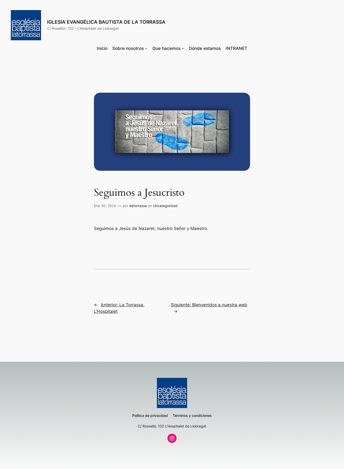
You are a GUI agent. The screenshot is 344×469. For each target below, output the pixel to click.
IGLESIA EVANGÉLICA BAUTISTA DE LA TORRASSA (106, 22)
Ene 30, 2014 (105, 206)
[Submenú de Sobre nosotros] (146, 48)
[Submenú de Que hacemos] (183, 48)
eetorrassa (138, 206)
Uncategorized (165, 206)
